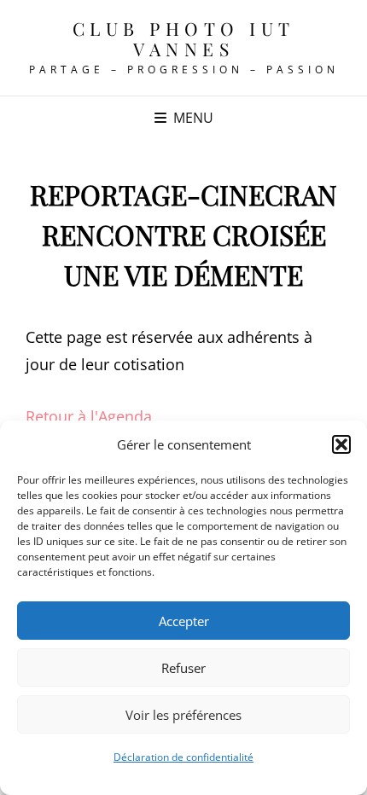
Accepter (184, 621)
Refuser (183, 667)
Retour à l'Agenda (89, 416)
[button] (341, 444)
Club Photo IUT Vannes (184, 38)
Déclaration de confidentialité (183, 757)
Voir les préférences (183, 714)
